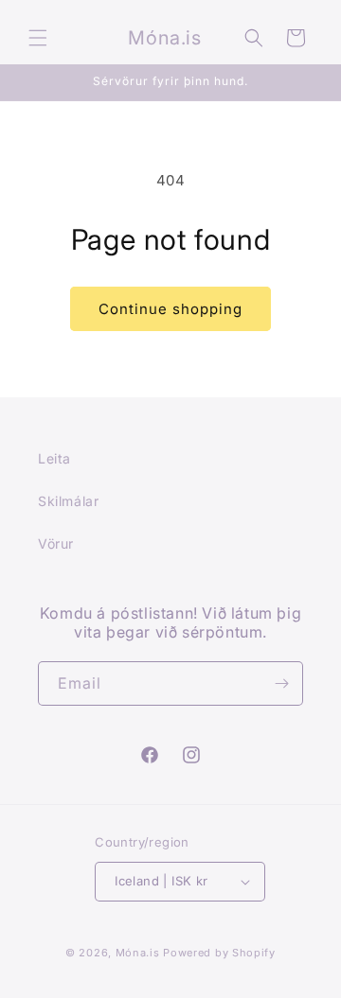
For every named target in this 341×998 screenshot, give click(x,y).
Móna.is (138, 952)
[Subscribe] (281, 683)
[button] (38, 38)
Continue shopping (170, 309)
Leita (54, 458)
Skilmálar (68, 501)
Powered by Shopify (219, 952)
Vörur (56, 543)
